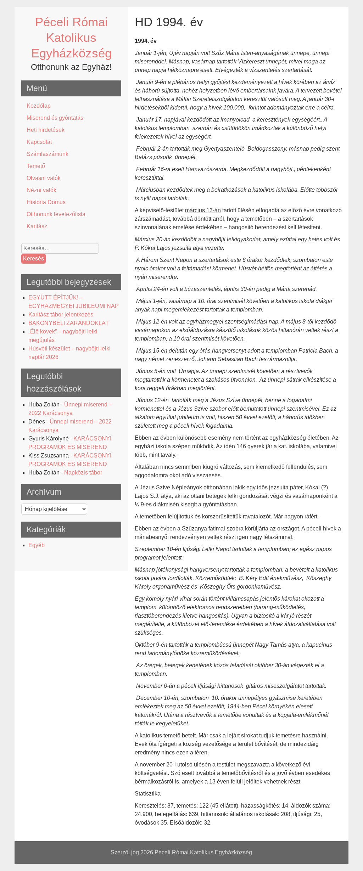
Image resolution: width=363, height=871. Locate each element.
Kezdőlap (39, 106)
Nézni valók (41, 190)
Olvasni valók (44, 178)
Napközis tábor (83, 473)
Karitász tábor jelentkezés (60, 314)
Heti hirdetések (46, 130)
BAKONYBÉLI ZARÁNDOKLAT (68, 323)
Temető (36, 166)
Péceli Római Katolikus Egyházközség (71, 37)
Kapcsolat (39, 142)
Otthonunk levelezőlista (56, 214)
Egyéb (36, 545)
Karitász (37, 226)
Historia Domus (46, 202)
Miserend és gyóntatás (55, 118)
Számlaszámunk (47, 154)
